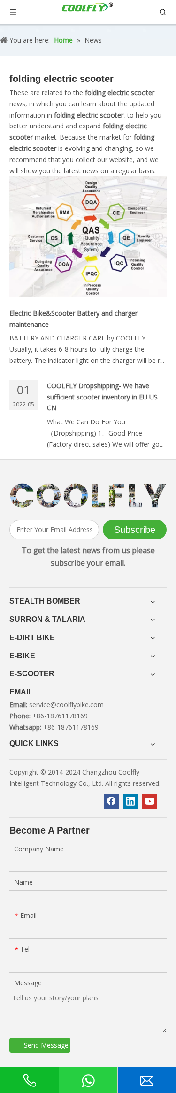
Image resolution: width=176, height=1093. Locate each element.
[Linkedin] (130, 801)
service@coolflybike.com (66, 704)
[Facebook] (111, 801)
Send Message (46, 1045)
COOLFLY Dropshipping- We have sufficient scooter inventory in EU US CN (102, 397)
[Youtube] (149, 801)
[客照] (88, 495)
